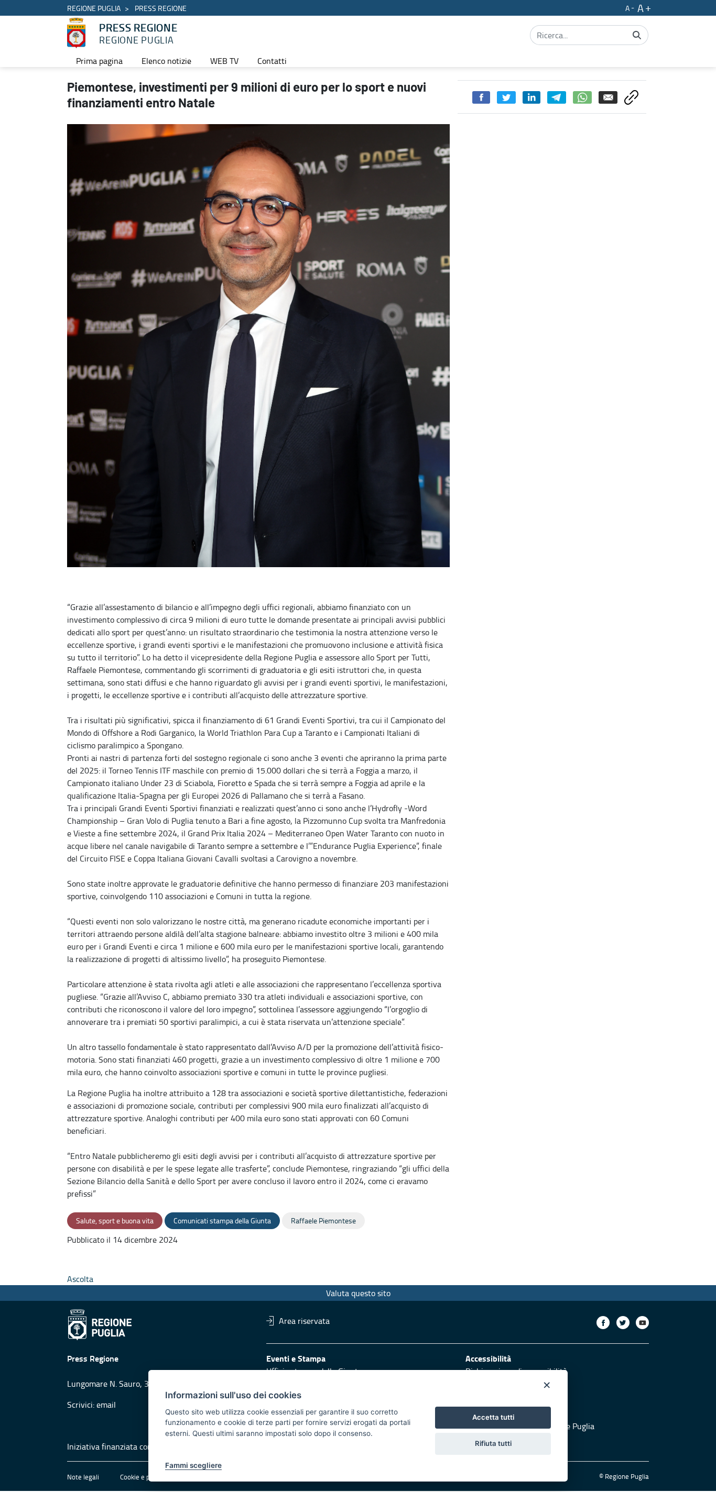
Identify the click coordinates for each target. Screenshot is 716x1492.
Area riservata (304, 1320)
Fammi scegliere (193, 1465)
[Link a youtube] (642, 1322)
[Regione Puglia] (76, 33)
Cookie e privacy (143, 1477)
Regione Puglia (94, 8)
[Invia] (636, 35)
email (106, 1404)
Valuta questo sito (358, 1293)
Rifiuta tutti (493, 1443)
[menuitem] (99, 60)
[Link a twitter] (623, 1322)
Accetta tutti (493, 1417)
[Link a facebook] (603, 1322)
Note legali (83, 1477)
